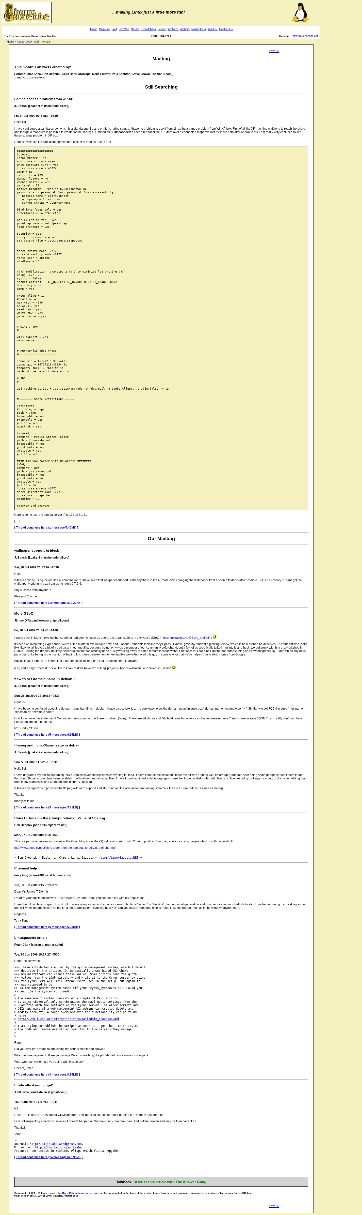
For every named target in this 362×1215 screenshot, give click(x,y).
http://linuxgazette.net (305, 35)
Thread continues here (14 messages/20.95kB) (49, 1157)
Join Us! (212, 29)
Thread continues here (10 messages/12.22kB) (49, 603)
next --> (274, 51)
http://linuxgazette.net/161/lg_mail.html (186, 637)
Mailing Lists (198, 29)
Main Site (104, 29)
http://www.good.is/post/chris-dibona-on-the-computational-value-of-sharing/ (64, 848)
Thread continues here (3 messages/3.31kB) (47, 807)
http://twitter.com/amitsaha (58, 1147)
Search (162, 29)
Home (93, 29)
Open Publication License (77, 1193)
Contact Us (226, 29)
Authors (185, 29)
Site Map (124, 29)
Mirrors (135, 29)
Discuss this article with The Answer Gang (169, 1182)
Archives (173, 29)
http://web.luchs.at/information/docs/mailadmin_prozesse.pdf (68, 1019)
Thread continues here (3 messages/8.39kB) (47, 1074)
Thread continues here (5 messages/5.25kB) (47, 927)
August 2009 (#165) (28, 41)
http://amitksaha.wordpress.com (56, 1144)
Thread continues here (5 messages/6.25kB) (47, 734)
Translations (148, 29)
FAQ (114, 29)
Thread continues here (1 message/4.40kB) (46, 527)
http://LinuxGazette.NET (118, 857)
